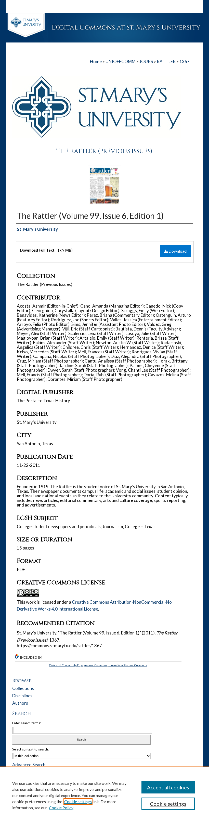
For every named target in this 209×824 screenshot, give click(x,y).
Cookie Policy (61, 807)
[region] (104, 795)
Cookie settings (78, 801)
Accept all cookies (168, 787)
